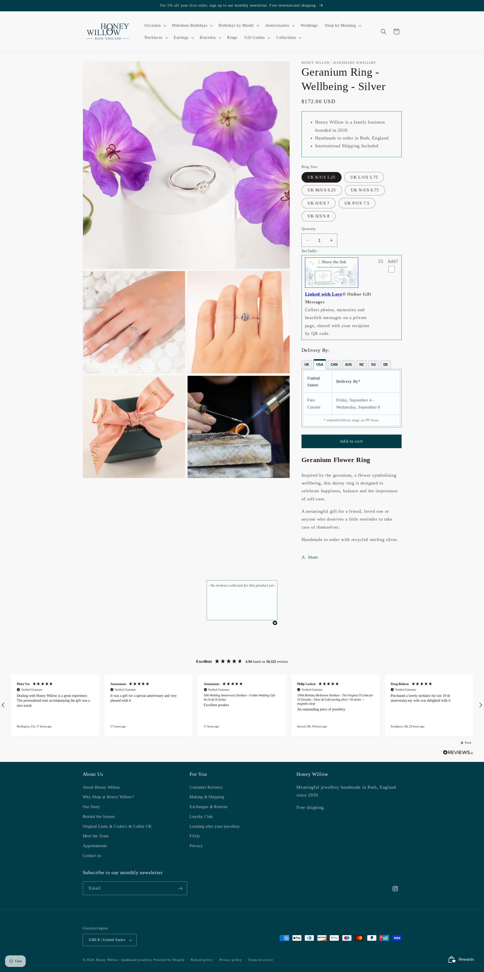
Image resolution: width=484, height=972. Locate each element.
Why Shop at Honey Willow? (108, 797)
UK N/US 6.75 (365, 190)
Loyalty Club (201, 816)
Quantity (308, 229)
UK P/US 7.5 (357, 203)
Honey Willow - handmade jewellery (124, 960)
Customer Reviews (206, 787)
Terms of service (260, 960)
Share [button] (313, 557)
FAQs (195, 836)
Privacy (196, 846)
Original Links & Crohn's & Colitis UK (117, 826)
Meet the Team (96, 836)
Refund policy (202, 960)
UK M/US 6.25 (322, 190)
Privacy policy (230, 960)
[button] (154, 25)
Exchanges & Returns (209, 807)
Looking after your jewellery (215, 826)
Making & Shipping (207, 797)
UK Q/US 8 (318, 216)
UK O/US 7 (318, 203)
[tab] (306, 364)
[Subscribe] (180, 888)
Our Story (91, 807)
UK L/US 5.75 (364, 177)
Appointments (95, 846)
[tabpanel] (351, 398)
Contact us (92, 855)
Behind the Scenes (99, 816)
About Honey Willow (101, 787)
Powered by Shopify (169, 960)
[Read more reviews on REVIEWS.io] (458, 753)
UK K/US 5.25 (322, 177)
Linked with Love (323, 294)
